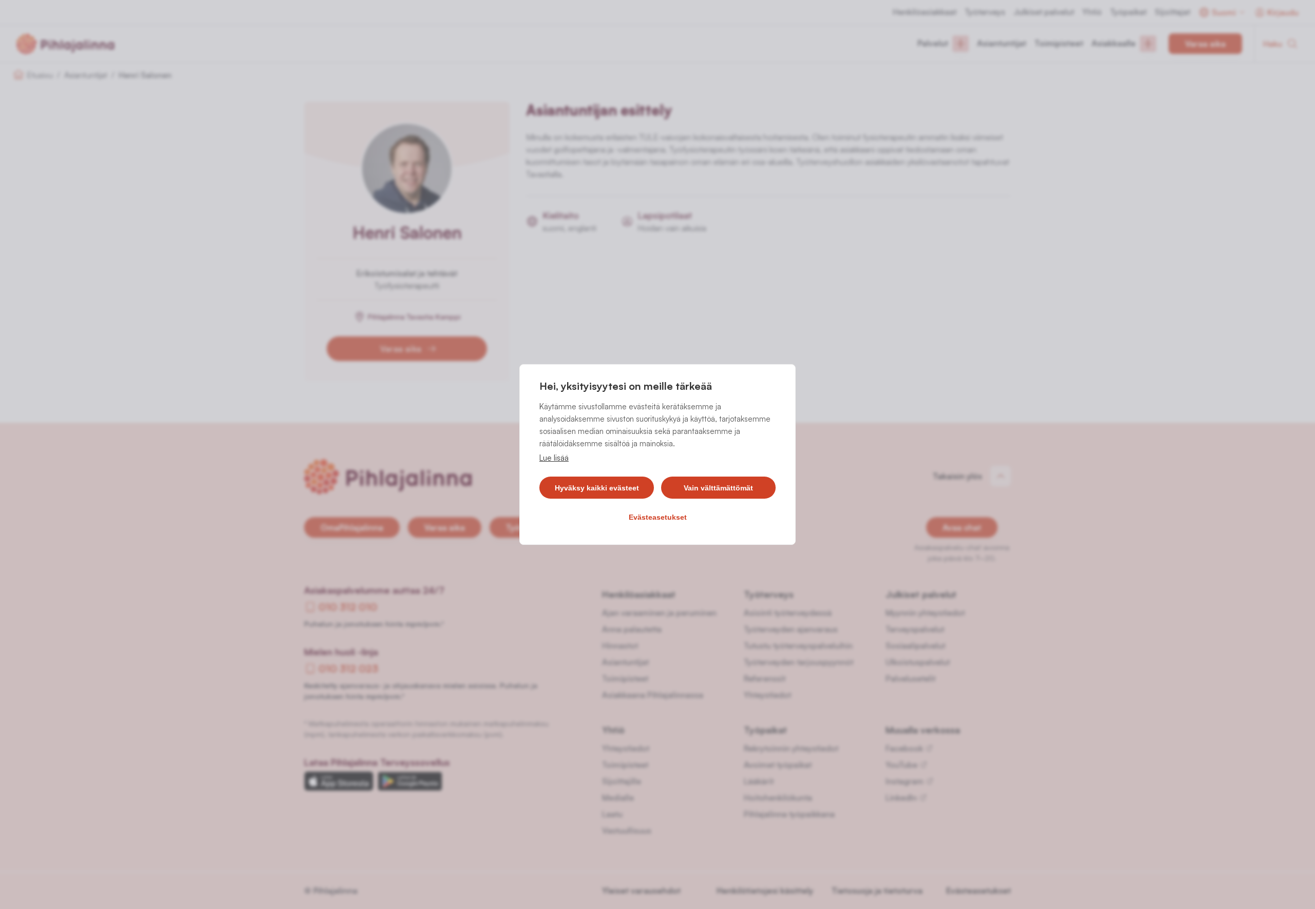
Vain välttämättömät (718, 488)
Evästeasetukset (658, 517)
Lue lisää (554, 458)
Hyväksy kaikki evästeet (597, 488)
